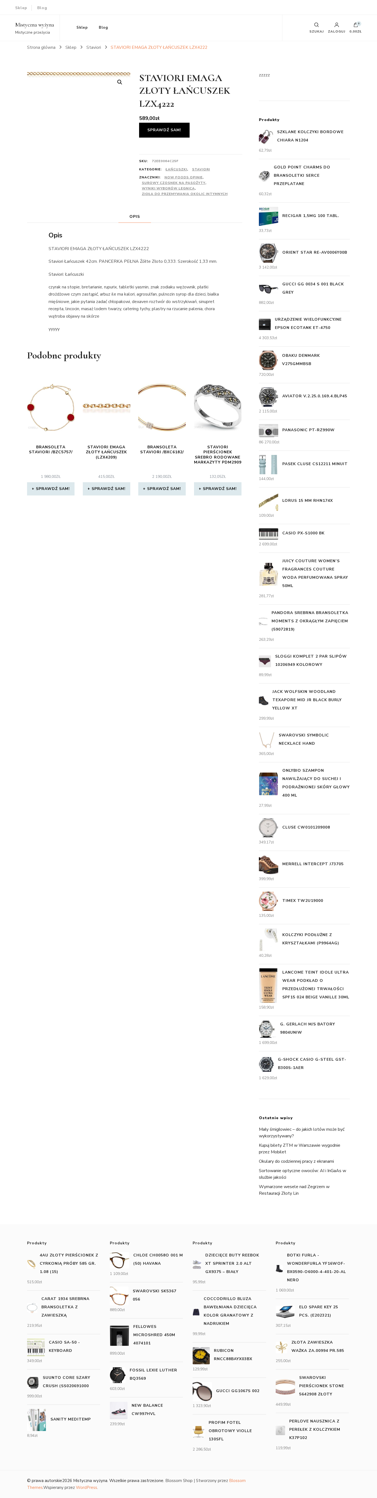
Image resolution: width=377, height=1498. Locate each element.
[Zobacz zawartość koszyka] (356, 26)
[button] (120, 82)
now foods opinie (183, 177)
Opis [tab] (134, 216)
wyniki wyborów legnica (168, 188)
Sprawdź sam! (164, 130)
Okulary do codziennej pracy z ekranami (296, 1161)
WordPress (86, 1487)
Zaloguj (336, 31)
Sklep (21, 7)
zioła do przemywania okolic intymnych (185, 194)
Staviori (201, 169)
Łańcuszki (176, 169)
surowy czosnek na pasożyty (173, 183)
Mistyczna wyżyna (34, 25)
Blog (42, 7)
